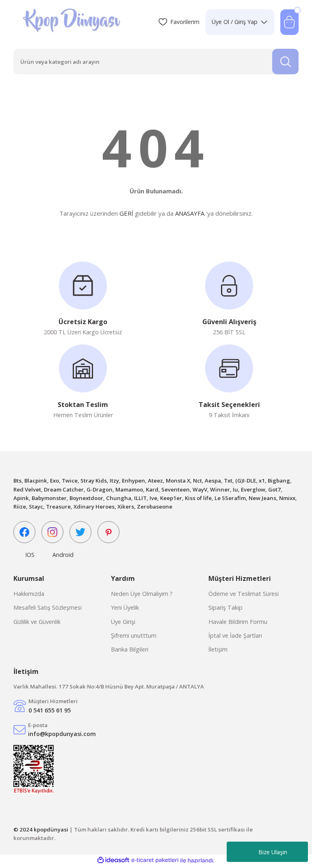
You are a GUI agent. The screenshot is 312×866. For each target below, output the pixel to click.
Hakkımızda (28, 594)
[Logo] (72, 21)
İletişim (218, 649)
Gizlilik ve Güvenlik (37, 622)
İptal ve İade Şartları (235, 635)
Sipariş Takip (225, 607)
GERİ (126, 213)
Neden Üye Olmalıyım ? (142, 594)
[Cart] (289, 22)
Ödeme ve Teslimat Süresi (243, 594)
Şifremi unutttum (133, 635)
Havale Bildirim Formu (237, 622)
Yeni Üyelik (125, 607)
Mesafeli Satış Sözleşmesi (47, 607)
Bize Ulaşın (272, 852)
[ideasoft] (113, 860)
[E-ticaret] (155, 860)
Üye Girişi (123, 622)
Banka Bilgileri (129, 649)
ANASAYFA (189, 213)
